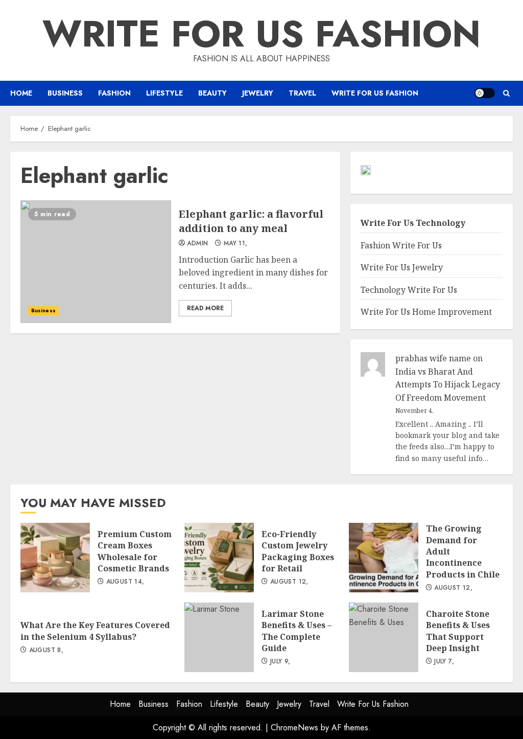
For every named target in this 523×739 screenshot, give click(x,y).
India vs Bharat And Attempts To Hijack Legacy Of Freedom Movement (447, 384)
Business (65, 93)
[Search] (506, 93)
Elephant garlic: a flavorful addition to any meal (95, 261)
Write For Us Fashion (261, 33)
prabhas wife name (433, 358)
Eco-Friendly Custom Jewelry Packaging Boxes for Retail (219, 557)
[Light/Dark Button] (484, 93)
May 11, (236, 244)
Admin (197, 244)
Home (21, 93)
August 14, (125, 582)
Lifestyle (164, 93)
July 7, (444, 662)
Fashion (114, 93)
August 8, (46, 650)
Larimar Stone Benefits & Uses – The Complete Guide (219, 637)
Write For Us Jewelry (402, 267)
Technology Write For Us (409, 289)
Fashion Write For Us (401, 245)
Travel (302, 93)
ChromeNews (294, 727)
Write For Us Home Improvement (426, 311)
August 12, (289, 582)
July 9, (280, 662)
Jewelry (257, 93)
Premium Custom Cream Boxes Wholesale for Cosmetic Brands (55, 557)
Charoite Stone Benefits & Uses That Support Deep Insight (383, 637)
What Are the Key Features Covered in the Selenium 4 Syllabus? (95, 630)
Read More (205, 308)
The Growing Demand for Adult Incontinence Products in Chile (383, 557)
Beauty (212, 93)
